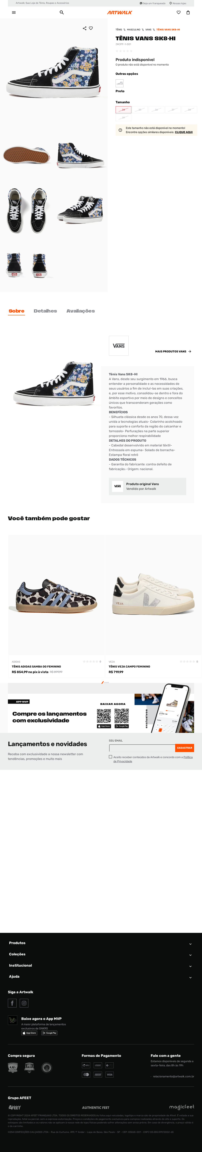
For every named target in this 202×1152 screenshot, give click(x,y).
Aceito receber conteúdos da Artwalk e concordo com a (153, 759)
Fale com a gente (166, 1055)
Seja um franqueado (154, 3)
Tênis (119, 29)
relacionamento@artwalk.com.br (173, 1076)
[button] (62, 12)
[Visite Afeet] (15, 1109)
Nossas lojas (179, 3)
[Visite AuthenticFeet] (95, 1108)
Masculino (133, 29)
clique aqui (184, 132)
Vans (148, 29)
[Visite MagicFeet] (181, 1109)
